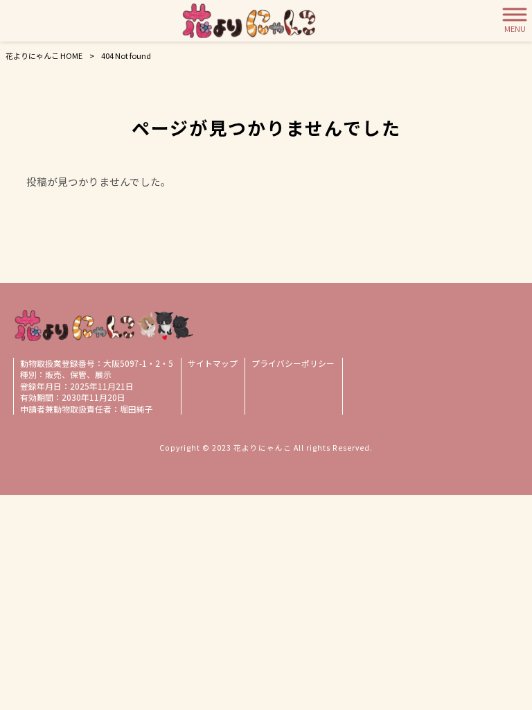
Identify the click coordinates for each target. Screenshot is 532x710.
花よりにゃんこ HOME (44, 55)
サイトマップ (213, 363)
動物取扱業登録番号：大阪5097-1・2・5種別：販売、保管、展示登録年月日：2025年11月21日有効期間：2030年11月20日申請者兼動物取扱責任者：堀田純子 (96, 386)
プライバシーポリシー (293, 363)
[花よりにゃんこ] (249, 20)
